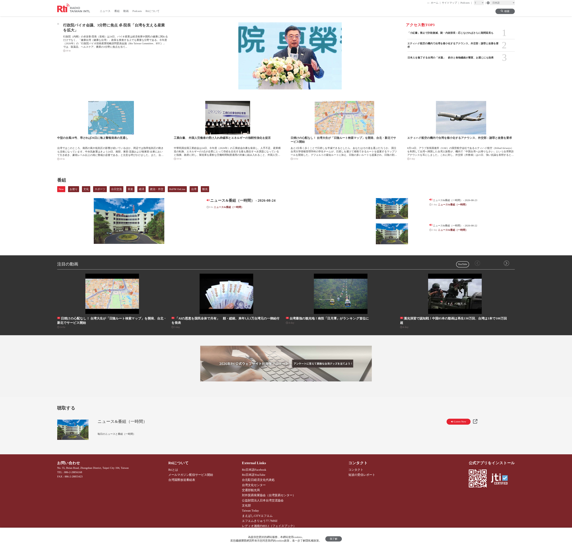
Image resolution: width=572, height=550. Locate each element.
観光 (205, 189)
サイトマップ (450, 2)
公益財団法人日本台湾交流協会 (263, 500)
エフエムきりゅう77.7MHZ (260, 520)
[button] (506, 263)
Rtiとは (173, 469)
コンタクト (358, 463)
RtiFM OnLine (177, 189)
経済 (141, 189)
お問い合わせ (68, 463)
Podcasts (466, 2)
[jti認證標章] (501, 479)
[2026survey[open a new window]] (286, 363)
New (61, 189)
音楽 (130, 189)
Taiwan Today (250, 510)
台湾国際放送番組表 (181, 479)
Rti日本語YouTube (253, 474)
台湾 (193, 189)
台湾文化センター (254, 485)
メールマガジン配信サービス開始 (190, 474)
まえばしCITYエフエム (257, 515)
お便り (74, 189)
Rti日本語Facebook (254, 469)
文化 (86, 189)
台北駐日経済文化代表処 (258, 479)
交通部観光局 (251, 490)
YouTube (462, 264)
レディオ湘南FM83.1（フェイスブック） (269, 525)
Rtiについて (178, 463)
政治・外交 (156, 189)
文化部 (246, 505)
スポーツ (100, 189)
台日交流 (116, 189)
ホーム (435, 2)
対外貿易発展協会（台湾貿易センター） (269, 495)
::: (428, 2)
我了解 (333, 538)
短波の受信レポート (361, 474)
